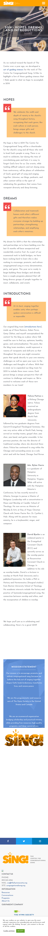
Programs (5, 898)
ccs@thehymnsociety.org (17, 883)
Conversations (7, 895)
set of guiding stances (13, 70)
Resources (6, 892)
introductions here (33, 327)
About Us (5, 901)
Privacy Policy (34, 934)
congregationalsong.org (15, 886)
